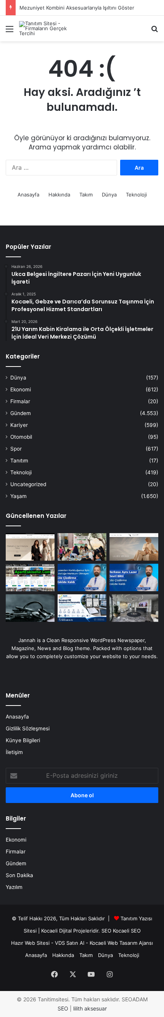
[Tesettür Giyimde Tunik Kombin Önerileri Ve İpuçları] (30, 547)
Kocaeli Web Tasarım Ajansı (121, 943)
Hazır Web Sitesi (30, 943)
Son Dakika (19, 875)
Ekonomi (20, 389)
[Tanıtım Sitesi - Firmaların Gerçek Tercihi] (49, 28)
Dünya (109, 194)
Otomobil (21, 437)
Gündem (20, 413)
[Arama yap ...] (154, 31)
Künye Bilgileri (23, 740)
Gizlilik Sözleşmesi (28, 728)
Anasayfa (28, 194)
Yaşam (18, 496)
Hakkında (59, 194)
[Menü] (9, 31)
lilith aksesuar (90, 1008)
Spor (16, 449)
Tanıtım (19, 460)
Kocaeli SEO (127, 931)
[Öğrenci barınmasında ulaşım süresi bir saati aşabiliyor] (30, 577)
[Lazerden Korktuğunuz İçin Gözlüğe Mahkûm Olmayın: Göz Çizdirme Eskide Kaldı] (82, 577)
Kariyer (19, 425)
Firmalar (20, 401)
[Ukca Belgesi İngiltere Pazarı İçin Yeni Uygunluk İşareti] (82, 608)
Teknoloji (136, 194)
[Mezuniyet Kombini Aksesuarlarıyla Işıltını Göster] (133, 547)
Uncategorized (28, 484)
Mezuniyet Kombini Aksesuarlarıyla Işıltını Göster (76, 8)
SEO (106, 931)
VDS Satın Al (69, 943)
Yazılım (14, 887)
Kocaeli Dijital (56, 931)
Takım (86, 194)
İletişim (14, 752)
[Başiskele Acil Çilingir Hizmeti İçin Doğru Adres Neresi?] (30, 608)
